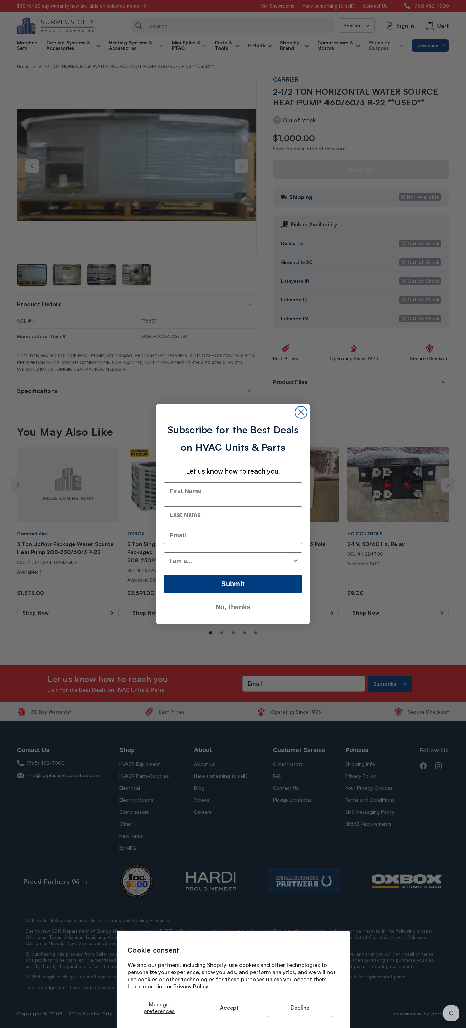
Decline (300, 1007)
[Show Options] (295, 561)
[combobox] (231, 561)
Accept (229, 1007)
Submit (233, 584)
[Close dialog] (301, 412)
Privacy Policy (190, 986)
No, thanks (233, 607)
